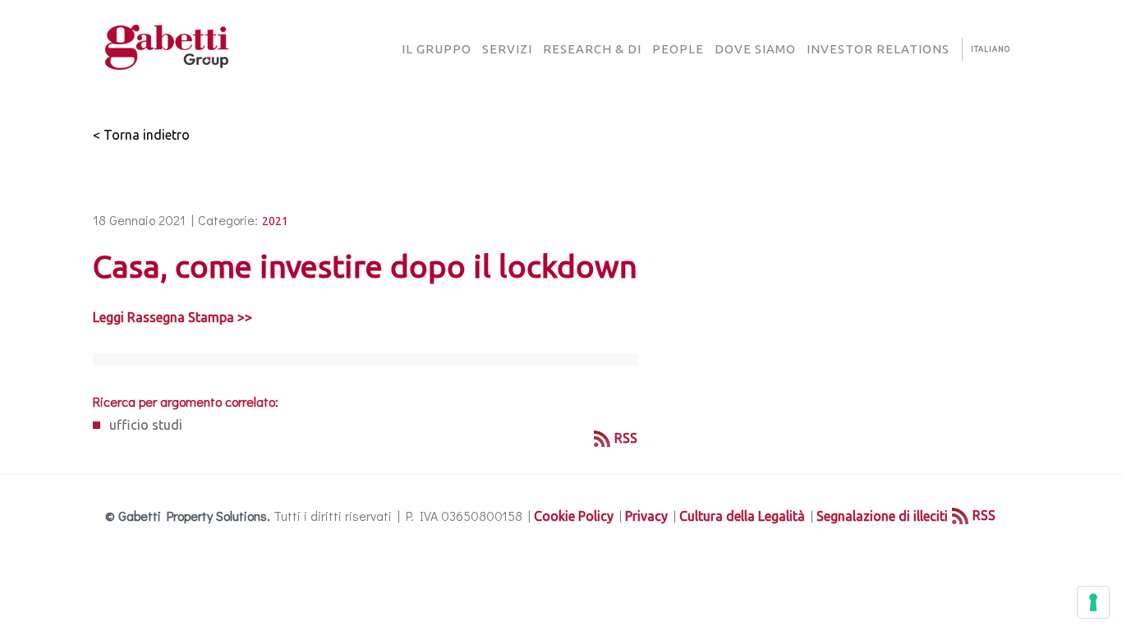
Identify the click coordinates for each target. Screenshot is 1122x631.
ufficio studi (145, 424)
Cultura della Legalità (742, 516)
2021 (275, 221)
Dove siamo (755, 49)
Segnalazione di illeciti (882, 516)
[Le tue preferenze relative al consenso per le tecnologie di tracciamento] (1093, 602)
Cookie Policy (574, 516)
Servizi (507, 49)
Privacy (646, 516)
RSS (625, 438)
